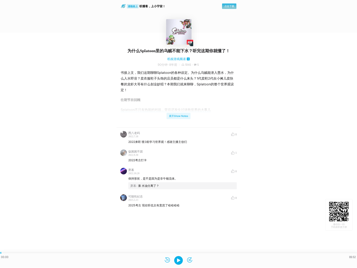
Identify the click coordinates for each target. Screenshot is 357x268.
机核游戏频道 (176, 59)
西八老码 (134, 133)
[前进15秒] (189, 260)
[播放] (178, 260)
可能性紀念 (135, 196)
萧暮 (131, 170)
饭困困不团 (135, 151)
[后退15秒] (167, 260)
